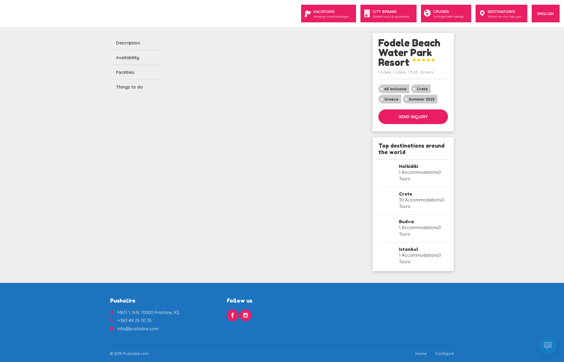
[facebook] (233, 315)
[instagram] (245, 315)
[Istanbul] (386, 256)
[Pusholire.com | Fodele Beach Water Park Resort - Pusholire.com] (13, 13)
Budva (406, 221)
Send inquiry (413, 116)
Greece (391, 99)
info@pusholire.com (138, 328)
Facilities (125, 72)
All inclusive (395, 88)
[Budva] (386, 228)
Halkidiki (408, 166)
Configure (444, 353)
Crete (422, 88)
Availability (127, 57)
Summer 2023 (421, 99)
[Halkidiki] (386, 173)
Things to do (129, 87)
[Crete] (386, 200)
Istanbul (408, 249)
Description (128, 43)
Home (421, 353)
